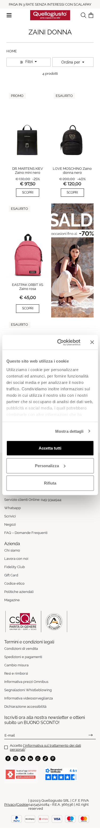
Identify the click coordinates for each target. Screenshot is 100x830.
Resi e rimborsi (16, 673)
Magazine (12, 600)
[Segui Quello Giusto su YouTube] (23, 758)
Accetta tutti (50, 448)
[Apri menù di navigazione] (9, 15)
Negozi (10, 524)
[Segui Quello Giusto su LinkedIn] (30, 758)
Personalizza (47, 465)
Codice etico (14, 583)
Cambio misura (16, 665)
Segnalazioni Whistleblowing (28, 690)
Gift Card (11, 575)
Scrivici (10, 516)
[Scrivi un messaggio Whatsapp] (38, 758)
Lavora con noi (16, 559)
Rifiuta (50, 483)
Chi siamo (12, 550)
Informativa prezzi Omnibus (26, 682)
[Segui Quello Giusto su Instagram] (15, 758)
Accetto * (45, 748)
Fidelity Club (14, 567)
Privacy (10, 805)
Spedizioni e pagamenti (23, 657)
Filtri (29, 62)
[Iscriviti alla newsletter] (90, 735)
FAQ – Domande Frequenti (25, 533)
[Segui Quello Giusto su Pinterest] (52, 758)
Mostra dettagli (69, 431)
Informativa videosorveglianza (28, 698)
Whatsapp (12, 508)
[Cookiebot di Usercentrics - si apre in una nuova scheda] (59, 342)
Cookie (22, 805)
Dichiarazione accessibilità (25, 707)
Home (11, 51)
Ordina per (71, 62)
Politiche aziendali (19, 592)
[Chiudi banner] (92, 342)
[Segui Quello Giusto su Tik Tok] (45, 758)
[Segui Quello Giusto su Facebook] (8, 758)
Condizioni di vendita (21, 649)
